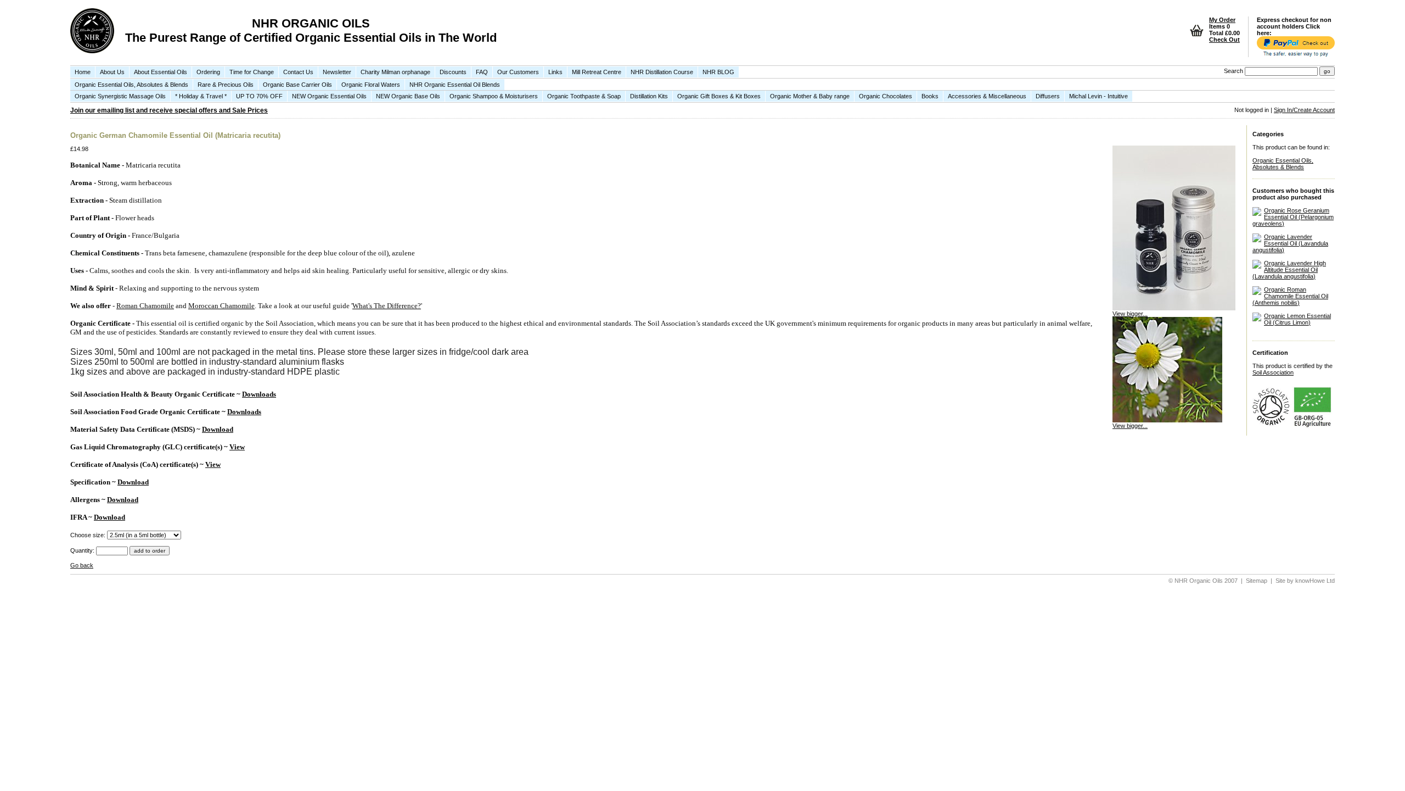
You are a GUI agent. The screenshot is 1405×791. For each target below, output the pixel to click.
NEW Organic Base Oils (408, 96)
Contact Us (298, 72)
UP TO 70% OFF (259, 96)
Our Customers (518, 72)
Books (929, 96)
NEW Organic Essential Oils (329, 96)
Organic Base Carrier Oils (297, 84)
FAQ (482, 72)
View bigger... (1130, 313)
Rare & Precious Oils (226, 84)
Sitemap (1256, 580)
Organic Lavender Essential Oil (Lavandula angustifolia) (1290, 243)
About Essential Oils (160, 72)
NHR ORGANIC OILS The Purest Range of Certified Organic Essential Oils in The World (311, 30)
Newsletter (337, 72)
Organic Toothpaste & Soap (584, 96)
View (237, 447)
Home (83, 72)
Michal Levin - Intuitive (1098, 96)
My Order (1222, 19)
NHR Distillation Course (662, 72)
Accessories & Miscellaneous (987, 96)
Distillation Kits (649, 96)
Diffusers (1048, 96)
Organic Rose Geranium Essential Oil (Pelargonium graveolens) (1293, 217)
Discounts (453, 72)
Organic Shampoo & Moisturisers (493, 96)
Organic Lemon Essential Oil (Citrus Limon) (1297, 319)
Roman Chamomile (145, 306)
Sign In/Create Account (1304, 110)
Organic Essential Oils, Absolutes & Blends (131, 84)
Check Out (1224, 39)
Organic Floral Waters (370, 84)
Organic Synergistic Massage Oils (120, 96)
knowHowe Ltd (1315, 580)
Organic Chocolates (885, 96)
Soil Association (1273, 372)
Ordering (208, 72)
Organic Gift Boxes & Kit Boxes (719, 96)
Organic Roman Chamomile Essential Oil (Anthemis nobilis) (1290, 296)
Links (555, 72)
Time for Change (251, 72)
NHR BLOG (718, 72)
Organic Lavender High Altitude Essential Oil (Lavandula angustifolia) (1289, 270)
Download (217, 429)
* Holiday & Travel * (201, 96)
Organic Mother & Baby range (810, 96)
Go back (81, 565)
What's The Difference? (386, 306)
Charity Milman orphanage (395, 72)
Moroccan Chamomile (221, 306)
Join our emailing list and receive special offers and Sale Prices (169, 110)
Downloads (259, 394)
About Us (112, 72)
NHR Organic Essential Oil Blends (454, 84)
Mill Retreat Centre (596, 72)
